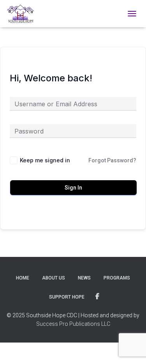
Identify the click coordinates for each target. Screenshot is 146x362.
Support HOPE (66, 297)
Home (22, 278)
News (84, 278)
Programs (117, 278)
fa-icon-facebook (97, 297)
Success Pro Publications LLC (73, 324)
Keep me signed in (45, 160)
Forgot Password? (112, 160)
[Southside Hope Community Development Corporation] (23, 13)
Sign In (73, 188)
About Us (53, 278)
